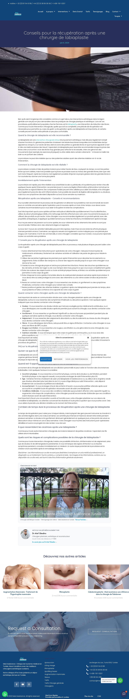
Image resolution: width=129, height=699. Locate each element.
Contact (115, 11)
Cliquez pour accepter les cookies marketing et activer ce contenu (65, 492)
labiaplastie (72, 124)
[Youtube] (22, 684)
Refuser (58, 359)
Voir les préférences (77, 359)
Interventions (63, 11)
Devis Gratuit (78, 11)
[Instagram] (29, 684)
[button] (88, 338)
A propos (49, 11)
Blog (107, 11)
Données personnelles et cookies (57, 697)
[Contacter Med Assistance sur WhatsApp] (5, 694)
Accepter (46, 359)
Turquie (117, 16)
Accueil (40, 11)
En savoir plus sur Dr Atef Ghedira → (44, 542)
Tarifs (88, 11)
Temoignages (98, 11)
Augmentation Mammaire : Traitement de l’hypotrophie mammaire (20, 593)
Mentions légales (51, 695)
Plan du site (89, 696)
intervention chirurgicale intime (47, 140)
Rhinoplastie (64, 592)
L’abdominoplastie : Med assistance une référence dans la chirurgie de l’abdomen (108, 593)
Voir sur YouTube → (81, 520)
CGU (99, 696)
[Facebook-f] (16, 684)
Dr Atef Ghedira (39, 533)
